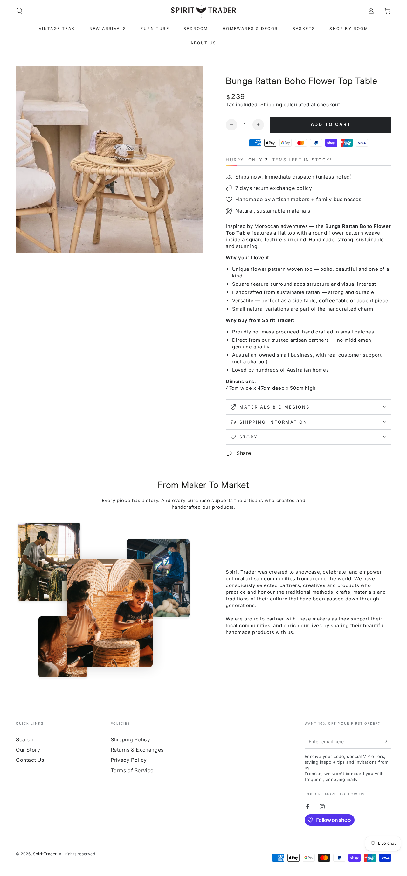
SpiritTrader (45, 853)
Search (25, 739)
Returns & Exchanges (137, 749)
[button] (19, 11)
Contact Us (30, 760)
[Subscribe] (387, 741)
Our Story (28, 749)
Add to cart (331, 124)
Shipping (271, 105)
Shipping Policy (130, 739)
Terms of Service (132, 770)
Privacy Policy (129, 760)
